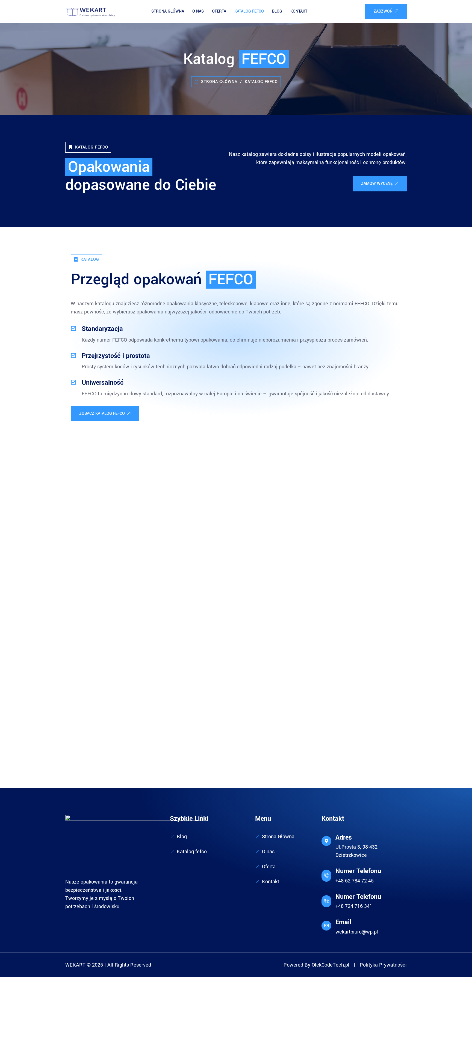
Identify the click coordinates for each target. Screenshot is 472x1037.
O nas (198, 11)
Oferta (219, 11)
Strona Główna (167, 11)
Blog (277, 11)
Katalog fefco (249, 11)
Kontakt (298, 11)
